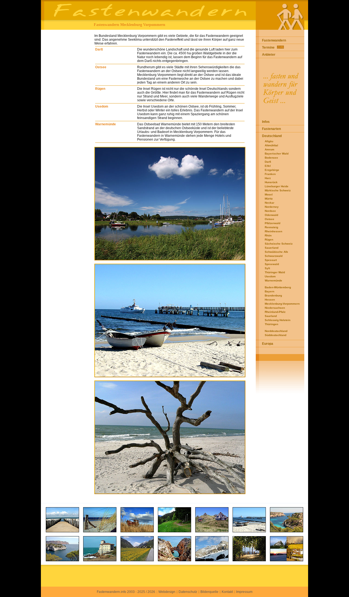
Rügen (100, 89)
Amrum (269, 149)
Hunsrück (271, 182)
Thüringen (271, 324)
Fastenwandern (274, 40)
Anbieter (268, 55)
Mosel (269, 194)
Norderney (272, 206)
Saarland (271, 315)
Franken (270, 174)
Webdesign (166, 592)
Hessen (270, 299)
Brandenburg (273, 295)
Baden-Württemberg (278, 287)
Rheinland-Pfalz (275, 311)
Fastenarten (271, 129)
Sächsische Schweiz (279, 243)
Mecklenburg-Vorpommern (282, 303)
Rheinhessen (273, 231)
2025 (141, 592)
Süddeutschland (275, 335)
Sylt (267, 268)
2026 (151, 592)
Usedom (101, 106)
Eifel (268, 165)
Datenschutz (188, 592)
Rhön (268, 235)
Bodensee (271, 157)
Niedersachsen (275, 307)
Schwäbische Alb (276, 251)
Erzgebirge (272, 169)
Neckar (269, 202)
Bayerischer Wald (276, 153)
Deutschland (272, 136)
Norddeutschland (276, 330)
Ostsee (100, 67)
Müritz (269, 198)
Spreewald (272, 264)
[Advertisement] (66, 112)
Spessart (271, 260)
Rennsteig (271, 227)
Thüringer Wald (275, 272)
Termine (268, 47)
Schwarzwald (273, 255)
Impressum (244, 592)
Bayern (269, 291)
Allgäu (269, 141)
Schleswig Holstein (277, 320)
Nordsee (270, 210)
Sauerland (271, 247)
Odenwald (271, 214)
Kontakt (227, 592)
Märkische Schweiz (278, 190)
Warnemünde (105, 124)
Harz (268, 178)
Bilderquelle (209, 592)
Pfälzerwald (272, 223)
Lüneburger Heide (276, 186)
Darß (99, 49)
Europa (267, 344)
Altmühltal (271, 145)
